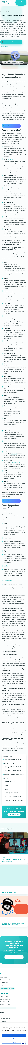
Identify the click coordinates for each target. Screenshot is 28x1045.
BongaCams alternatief (5, 1004)
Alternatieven (4, 993)
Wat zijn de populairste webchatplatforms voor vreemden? (14, 771)
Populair (5, 11)
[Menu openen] (13, 2)
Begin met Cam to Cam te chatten (11, 126)
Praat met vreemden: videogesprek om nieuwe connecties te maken (13, 923)
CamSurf (6, 566)
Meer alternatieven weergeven (8, 1007)
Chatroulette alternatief (5, 999)
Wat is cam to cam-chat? (10, 781)
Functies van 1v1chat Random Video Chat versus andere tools (14, 860)
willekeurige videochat (18, 462)
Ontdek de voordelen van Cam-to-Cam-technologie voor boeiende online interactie (13, 760)
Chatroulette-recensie (5, 979)
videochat (14, 453)
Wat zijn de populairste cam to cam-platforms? (13, 793)
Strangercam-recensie (5, 985)
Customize (14, 1038)
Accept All (14, 1035)
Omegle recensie (4, 977)
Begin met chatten (13, 814)
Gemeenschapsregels (5, 1016)
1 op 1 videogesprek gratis (9, 892)
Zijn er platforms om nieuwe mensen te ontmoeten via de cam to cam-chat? (13, 797)
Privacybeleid (3, 1021)
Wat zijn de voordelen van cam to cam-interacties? (13, 788)
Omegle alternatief (4, 996)
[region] (14, 1034)
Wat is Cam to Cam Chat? (9, 763)
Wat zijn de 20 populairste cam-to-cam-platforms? (13, 767)
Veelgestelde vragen (8, 778)
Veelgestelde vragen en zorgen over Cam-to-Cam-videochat (14, 775)
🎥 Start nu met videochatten (10, 42)
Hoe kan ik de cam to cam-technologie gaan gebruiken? (14, 784)
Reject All (14, 1042)
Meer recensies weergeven (7, 988)
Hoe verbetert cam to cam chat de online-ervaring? (14, 801)
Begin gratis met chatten (13, 957)
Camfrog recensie (4, 982)
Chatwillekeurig (8, 580)
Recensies (3, 974)
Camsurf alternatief (4, 1001)
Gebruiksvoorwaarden (5, 1018)
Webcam (10, 159)
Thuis (1, 11)
